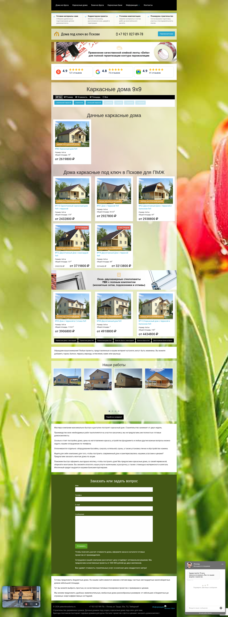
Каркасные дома (80, 5)
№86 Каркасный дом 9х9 (66, 149)
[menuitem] (62, 5)
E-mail (77, 505)
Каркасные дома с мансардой (66, 340)
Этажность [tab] (82, 97)
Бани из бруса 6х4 (143, 340)
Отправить (81, 546)
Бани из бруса (97, 5)
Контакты (148, 5)
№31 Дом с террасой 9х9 (108, 206)
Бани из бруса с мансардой (124, 340)
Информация (132, 5)
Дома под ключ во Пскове (80, 34)
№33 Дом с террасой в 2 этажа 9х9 (70, 321)
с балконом (79, 102)
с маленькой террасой (63, 102)
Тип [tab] (60, 97)
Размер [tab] (69, 97)
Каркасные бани (115, 5)
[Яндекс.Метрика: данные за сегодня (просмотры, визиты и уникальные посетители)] (169, 607)
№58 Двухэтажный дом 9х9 (109, 321)
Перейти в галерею (113, 417)
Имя (76, 486)
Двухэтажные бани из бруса (162, 340)
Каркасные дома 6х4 (104, 340)
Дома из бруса (62, 5)
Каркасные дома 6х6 (87, 340)
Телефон (78, 495)
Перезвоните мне (166, 34)
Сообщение (79, 514)
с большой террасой (94, 102)
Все (106, 97)
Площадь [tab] (96, 97)
